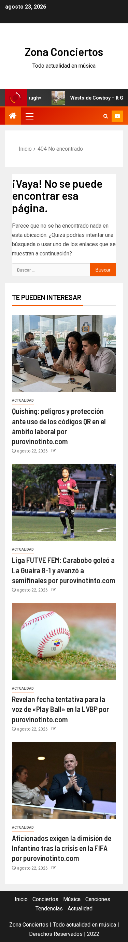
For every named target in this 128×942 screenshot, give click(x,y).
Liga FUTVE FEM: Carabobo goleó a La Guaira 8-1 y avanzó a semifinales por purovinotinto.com (63, 570)
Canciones (97, 899)
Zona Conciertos (64, 51)
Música (72, 899)
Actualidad (23, 400)
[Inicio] (13, 116)
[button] (29, 116)
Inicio (21, 899)
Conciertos (45, 899)
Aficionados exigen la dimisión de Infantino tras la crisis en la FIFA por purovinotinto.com (61, 848)
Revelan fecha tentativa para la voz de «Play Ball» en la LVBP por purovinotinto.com (60, 709)
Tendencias (49, 908)
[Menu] (29, 116)
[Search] (105, 116)
